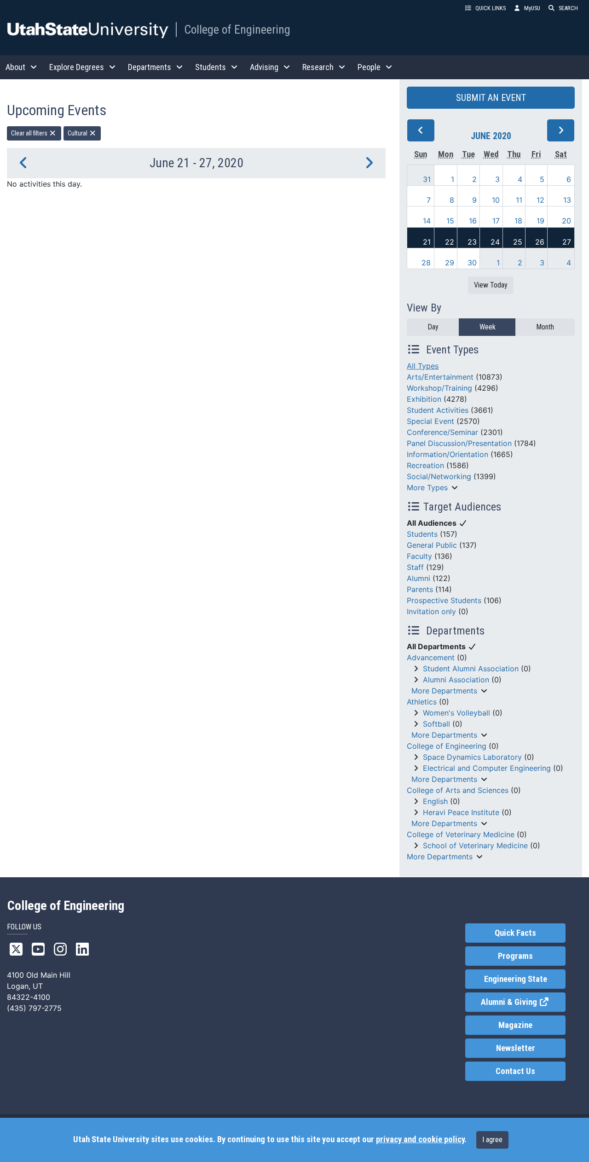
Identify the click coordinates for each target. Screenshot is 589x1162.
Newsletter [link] (515, 1048)
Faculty (419, 556)
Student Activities (437, 410)
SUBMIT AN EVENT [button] (491, 97)
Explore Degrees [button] (76, 67)
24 (495, 241)
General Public (432, 545)
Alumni (418, 578)
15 (450, 220)
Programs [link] (515, 956)
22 (449, 241)
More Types (427, 487)
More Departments (444, 690)
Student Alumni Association (471, 668)
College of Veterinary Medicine (460, 834)
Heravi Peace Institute (461, 812)
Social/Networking (439, 476)
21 (427, 241)
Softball (436, 723)
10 (496, 200)
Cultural (78, 133)
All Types (423, 365)
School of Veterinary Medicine (475, 845)
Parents (420, 589)
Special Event (430, 421)
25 (517, 241)
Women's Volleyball (456, 712)
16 (473, 220)
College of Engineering (237, 29)
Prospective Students (444, 600)
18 (518, 220)
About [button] (15, 67)
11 (519, 200)
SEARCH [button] (568, 8)
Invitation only (431, 611)
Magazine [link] (515, 1025)
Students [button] (210, 67)
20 (566, 220)
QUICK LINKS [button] (490, 8)
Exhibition (424, 399)
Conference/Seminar (442, 432)
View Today (491, 285)
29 (449, 262)
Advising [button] (264, 67)
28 (426, 262)
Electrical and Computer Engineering (487, 768)
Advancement (431, 657)
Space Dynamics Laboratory (472, 757)
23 (472, 241)
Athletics (422, 701)
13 (567, 200)
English (435, 801)
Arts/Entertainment (440, 376)
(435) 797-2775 (34, 1008)
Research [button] (318, 67)
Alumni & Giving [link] (523, 1002)
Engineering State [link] (515, 979)
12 (540, 200)
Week (487, 327)
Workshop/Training (439, 388)
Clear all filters (30, 133)
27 (566, 241)
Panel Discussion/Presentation (459, 443)
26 (539, 241)
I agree (492, 1139)
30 (472, 262)
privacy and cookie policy (420, 1139)
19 (540, 220)
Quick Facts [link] (515, 933)
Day (433, 327)
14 (427, 220)
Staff (415, 567)
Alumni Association (456, 679)
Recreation (425, 465)
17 (496, 220)
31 (427, 179)
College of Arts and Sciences (457, 790)
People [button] (369, 67)
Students (422, 534)
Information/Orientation (447, 454)
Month (545, 327)
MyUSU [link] (532, 8)
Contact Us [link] (515, 1071)
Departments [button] (149, 67)
